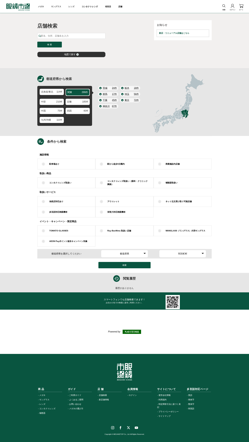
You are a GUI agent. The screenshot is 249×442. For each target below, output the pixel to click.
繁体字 (191, 404)
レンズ (42, 404)
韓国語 (191, 408)
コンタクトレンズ (47, 408)
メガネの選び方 (76, 408)
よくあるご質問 (76, 399)
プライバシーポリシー (169, 411)
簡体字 (191, 399)
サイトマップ (165, 416)
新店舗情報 (104, 399)
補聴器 (42, 413)
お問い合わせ (75, 404)
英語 (190, 395)
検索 (124, 265)
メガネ (42, 395)
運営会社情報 (165, 395)
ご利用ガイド (75, 395)
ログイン (133, 395)
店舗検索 (103, 395)
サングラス (44, 399)
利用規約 (163, 399)
